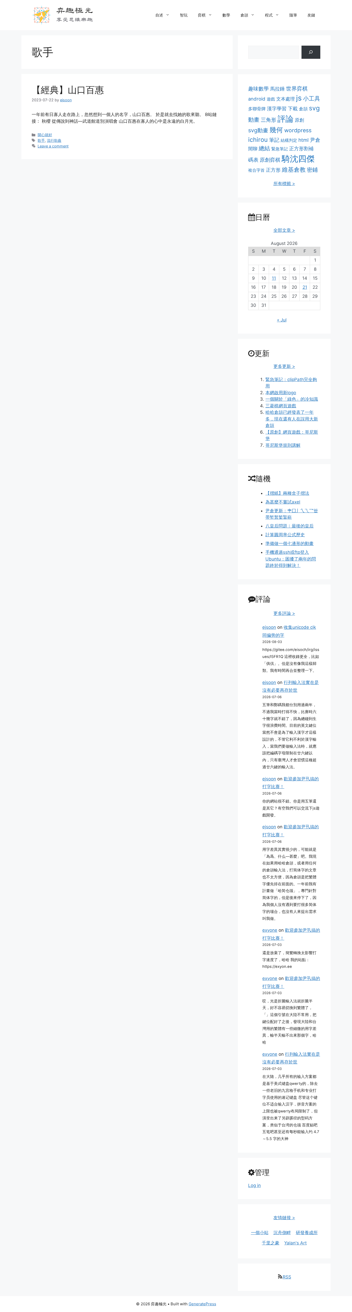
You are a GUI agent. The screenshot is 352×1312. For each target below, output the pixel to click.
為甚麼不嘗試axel (282, 502)
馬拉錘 (277, 89)
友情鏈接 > (284, 1217)
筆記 (274, 140)
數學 (226, 15)
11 (274, 278)
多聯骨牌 (257, 108)
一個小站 (260, 1232)
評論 (286, 119)
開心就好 (45, 135)
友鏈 (311, 15)
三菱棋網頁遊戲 (280, 405)
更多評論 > (284, 613)
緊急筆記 (279, 148)
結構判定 (289, 140)
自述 (159, 15)
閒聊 (252, 148)
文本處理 (285, 99)
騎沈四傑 (298, 159)
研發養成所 (307, 1232)
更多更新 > (284, 366)
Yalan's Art (295, 1242)
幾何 (276, 130)
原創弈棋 (270, 159)
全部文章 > (284, 230)
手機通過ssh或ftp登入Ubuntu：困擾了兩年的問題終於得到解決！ (290, 559)
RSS (287, 1277)
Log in (254, 1185)
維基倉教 (294, 169)
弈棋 (202, 15)
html (303, 140)
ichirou (258, 139)
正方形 (273, 170)
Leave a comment (53, 146)
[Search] (310, 52)
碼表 (253, 160)
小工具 (311, 98)
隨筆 (293, 15)
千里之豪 (270, 1242)
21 (305, 287)
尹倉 (315, 140)
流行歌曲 (54, 140)
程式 (269, 15)
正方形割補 (301, 148)
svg (314, 108)
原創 (299, 120)
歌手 (41, 140)
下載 (293, 108)
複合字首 (256, 170)
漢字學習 (277, 108)
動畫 (253, 119)
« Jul (282, 320)
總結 (264, 148)
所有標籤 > (284, 183)
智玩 (184, 15)
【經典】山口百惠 (68, 89)
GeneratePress (202, 1303)
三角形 (268, 120)
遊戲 (271, 99)
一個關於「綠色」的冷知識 (291, 399)
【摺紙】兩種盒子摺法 (287, 493)
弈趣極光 (74, 10)
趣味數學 (258, 88)
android (256, 99)
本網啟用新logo (280, 392)
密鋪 (312, 169)
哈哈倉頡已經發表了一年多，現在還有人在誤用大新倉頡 (291, 419)
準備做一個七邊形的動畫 (289, 543)
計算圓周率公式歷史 (285, 534)
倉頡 (244, 15)
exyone (269, 930)
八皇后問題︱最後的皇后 (289, 526)
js (299, 98)
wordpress (298, 130)
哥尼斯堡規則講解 (282, 445)
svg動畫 (258, 130)
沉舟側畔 (282, 1232)
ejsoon (269, 627)
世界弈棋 (297, 88)
